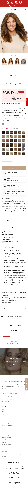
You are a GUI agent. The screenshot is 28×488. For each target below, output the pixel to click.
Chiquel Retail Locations (7, 414)
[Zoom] (25, 14)
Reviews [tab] (5, 334)
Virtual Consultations (6, 401)
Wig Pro (14, 72)
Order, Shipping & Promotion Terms (9, 435)
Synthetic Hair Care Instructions (8, 396)
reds (23, 124)
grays (18, 124)
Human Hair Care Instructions (8, 399)
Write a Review (14, 330)
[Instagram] (5, 389)
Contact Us (4, 409)
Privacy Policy (5, 447)
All (3, 124)
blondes (7, 124)
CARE (3, 308)
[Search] (23, 9)
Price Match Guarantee (6, 444)
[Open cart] (26, 9)
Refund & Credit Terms (6, 437)
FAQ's (3, 411)
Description (6, 220)
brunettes (13, 124)
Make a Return (5, 439)
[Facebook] (2, 389)
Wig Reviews (4, 442)
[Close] (25, 461)
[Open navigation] (2, 9)
